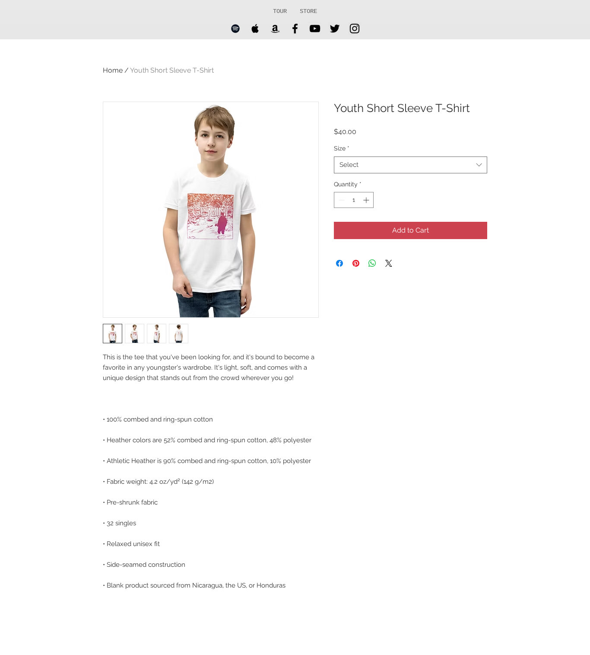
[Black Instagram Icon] (354, 28)
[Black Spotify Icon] (235, 28)
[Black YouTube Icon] (314, 28)
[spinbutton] (354, 200)
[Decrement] (340, 200)
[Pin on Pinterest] (356, 263)
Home (113, 70)
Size (341, 148)
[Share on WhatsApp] (372, 263)
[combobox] (410, 165)
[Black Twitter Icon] (334, 28)
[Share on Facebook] (339, 263)
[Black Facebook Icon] (295, 28)
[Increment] (367, 200)
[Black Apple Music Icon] (255, 28)
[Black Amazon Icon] (275, 28)
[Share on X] (389, 263)
